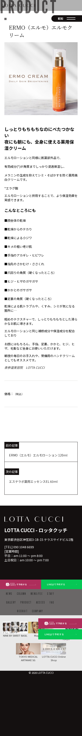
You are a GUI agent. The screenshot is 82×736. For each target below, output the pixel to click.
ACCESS (40, 602)
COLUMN (21, 593)
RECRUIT (22, 611)
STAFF (50, 593)
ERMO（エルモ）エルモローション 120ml (38, 455)
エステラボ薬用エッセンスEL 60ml (33, 481)
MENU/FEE (37, 593)
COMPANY (37, 611)
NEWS (9, 593)
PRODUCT (26, 602)
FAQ (52, 602)
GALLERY (11, 602)
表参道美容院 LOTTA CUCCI (24, 367)
